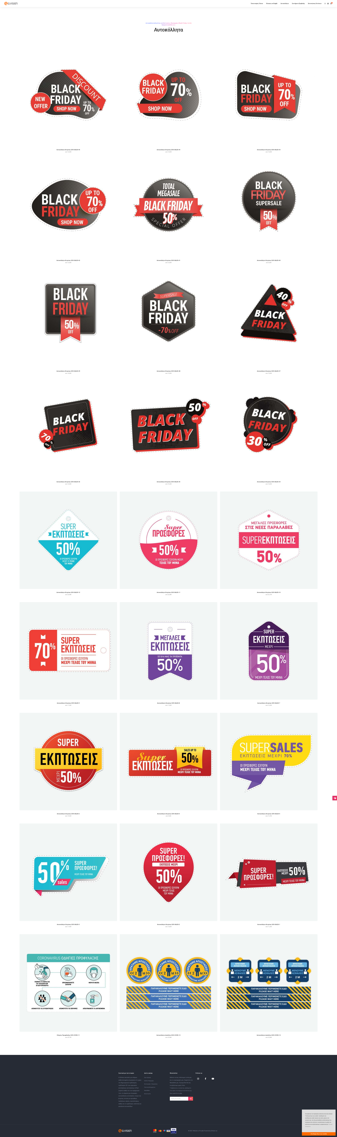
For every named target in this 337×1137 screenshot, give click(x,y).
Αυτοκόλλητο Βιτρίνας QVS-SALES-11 (168, 592)
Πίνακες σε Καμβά (271, 3)
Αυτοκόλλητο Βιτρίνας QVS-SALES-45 (68, 150)
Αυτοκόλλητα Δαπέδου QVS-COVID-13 (168, 1035)
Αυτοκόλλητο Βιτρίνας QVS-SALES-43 (268, 150)
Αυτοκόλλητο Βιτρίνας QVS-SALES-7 (268, 703)
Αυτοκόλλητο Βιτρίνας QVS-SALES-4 (268, 814)
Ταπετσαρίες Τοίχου (257, 3)
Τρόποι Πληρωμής (149, 1080)
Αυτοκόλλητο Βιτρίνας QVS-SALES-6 (68, 814)
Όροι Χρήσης (147, 1077)
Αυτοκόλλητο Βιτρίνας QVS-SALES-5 (168, 814)
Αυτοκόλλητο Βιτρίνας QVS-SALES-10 (268, 592)
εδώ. (181, 1093)
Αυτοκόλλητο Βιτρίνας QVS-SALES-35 (168, 482)
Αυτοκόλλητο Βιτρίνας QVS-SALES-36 (68, 482)
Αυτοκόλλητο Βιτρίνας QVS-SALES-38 (168, 371)
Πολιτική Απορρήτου (149, 1087)
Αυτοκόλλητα (284, 3)
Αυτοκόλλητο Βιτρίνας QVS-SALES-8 (168, 703)
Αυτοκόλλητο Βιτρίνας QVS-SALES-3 (68, 924)
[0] (331, 3)
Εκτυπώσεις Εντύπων (314, 3)
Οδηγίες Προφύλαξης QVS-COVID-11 (68, 1035)
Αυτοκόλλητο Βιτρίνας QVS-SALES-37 (268, 371)
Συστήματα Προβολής (298, 3)
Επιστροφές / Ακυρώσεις (151, 1084)
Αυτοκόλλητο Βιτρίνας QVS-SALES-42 (68, 260)
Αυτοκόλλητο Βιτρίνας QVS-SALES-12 (68, 592)
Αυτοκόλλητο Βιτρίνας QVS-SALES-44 (168, 150)
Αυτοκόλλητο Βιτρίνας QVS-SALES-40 (268, 260)
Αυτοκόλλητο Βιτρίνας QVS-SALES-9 (68, 703)
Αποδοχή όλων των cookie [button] (319, 1134)
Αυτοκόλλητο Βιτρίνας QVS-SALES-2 (168, 924)
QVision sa (214, 1131)
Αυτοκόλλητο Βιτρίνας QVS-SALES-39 (68, 371)
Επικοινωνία (147, 1093)
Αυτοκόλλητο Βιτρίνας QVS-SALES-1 (268, 924)
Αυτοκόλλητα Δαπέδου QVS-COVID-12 (269, 1035)
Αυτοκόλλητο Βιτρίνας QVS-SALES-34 (268, 482)
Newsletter (147, 1090)
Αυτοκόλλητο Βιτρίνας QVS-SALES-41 (168, 260)
